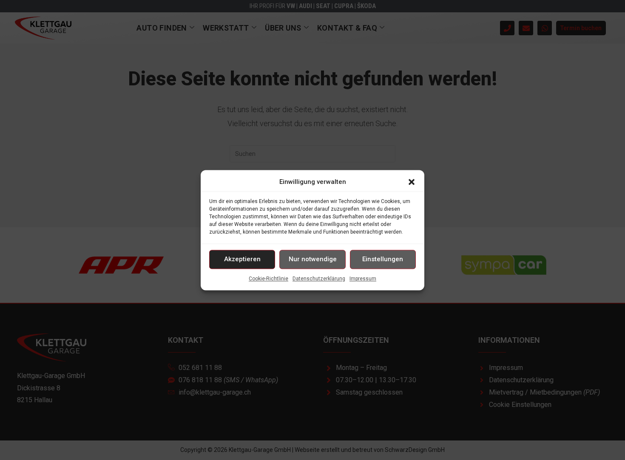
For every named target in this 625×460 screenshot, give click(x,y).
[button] (411, 182)
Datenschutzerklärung (319, 279)
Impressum (362, 279)
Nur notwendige (313, 259)
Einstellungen (382, 259)
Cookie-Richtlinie (268, 279)
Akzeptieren (242, 259)
